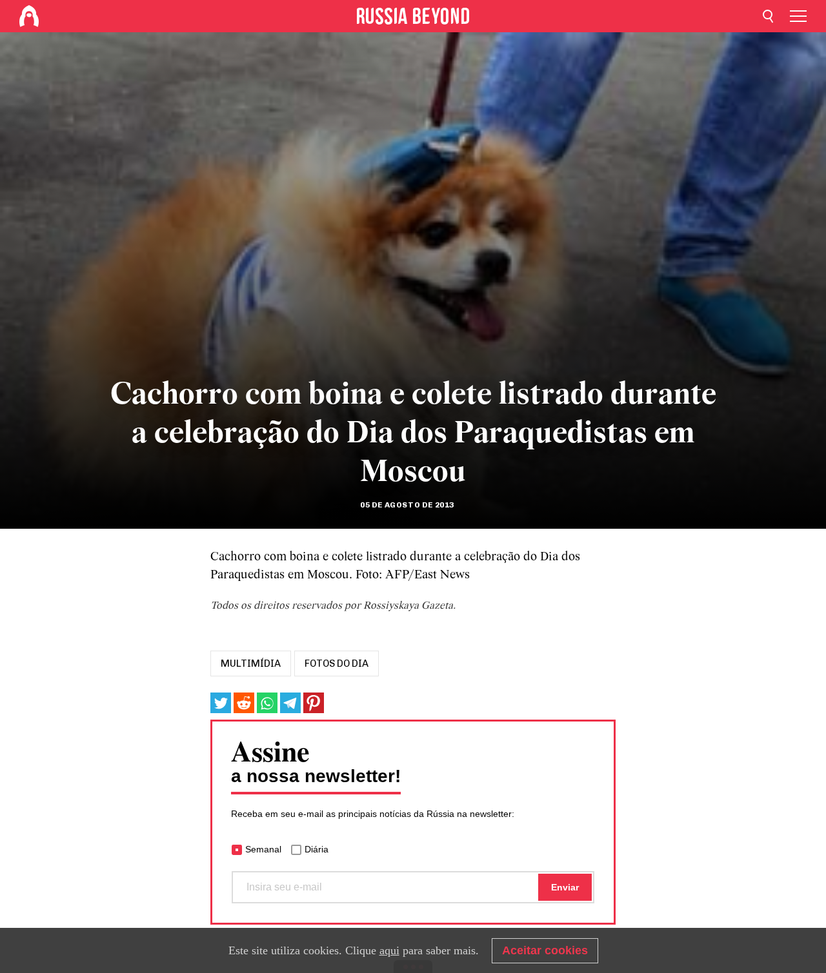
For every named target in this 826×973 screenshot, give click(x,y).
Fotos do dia (336, 663)
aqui (389, 950)
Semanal (263, 849)
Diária (316, 849)
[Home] (29, 16)
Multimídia (251, 663)
